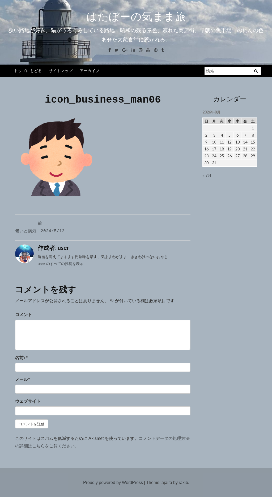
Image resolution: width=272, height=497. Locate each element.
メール (22, 379)
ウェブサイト (28, 401)
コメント (23, 314)
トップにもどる (28, 70)
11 (222, 142)
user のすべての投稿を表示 (60, 264)
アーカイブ (90, 70)
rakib (183, 482)
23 (206, 156)
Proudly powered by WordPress (113, 482)
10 (214, 142)
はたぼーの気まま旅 (136, 16)
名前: (21, 357)
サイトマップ (61, 70)
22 (253, 149)
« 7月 (206, 175)
